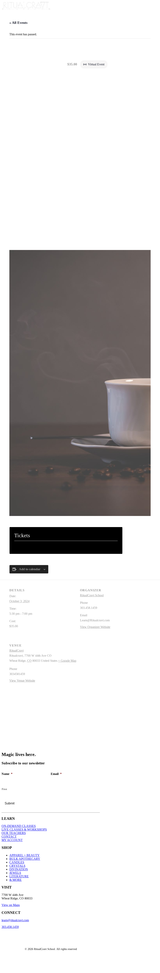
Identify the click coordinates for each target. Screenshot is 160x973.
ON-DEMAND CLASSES (19, 826)
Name (7, 774)
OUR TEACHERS (14, 833)
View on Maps (11, 905)
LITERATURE (19, 876)
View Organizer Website (95, 627)
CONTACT (9, 836)
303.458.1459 (10, 927)
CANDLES (16, 862)
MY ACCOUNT (12, 840)
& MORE (15, 879)
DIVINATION (18, 869)
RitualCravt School (92, 595)
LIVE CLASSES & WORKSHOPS (24, 829)
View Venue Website (22, 680)
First (4, 789)
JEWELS (15, 872)
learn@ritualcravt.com (15, 920)
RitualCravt (16, 650)
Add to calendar (29, 569)
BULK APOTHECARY (24, 858)
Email (56, 774)
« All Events (18, 23)
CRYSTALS (17, 865)
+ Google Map (67, 660)
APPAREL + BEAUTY (24, 855)
